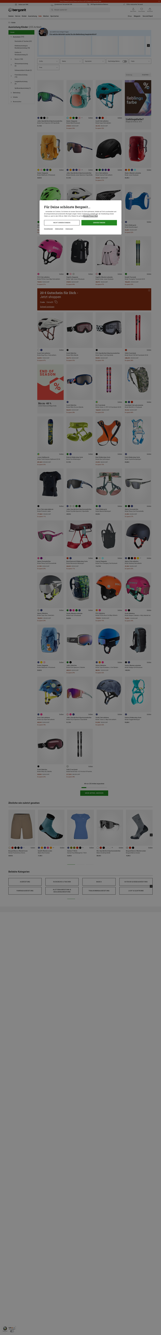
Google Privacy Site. (90, 216)
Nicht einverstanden (61, 223)
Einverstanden (99, 223)
